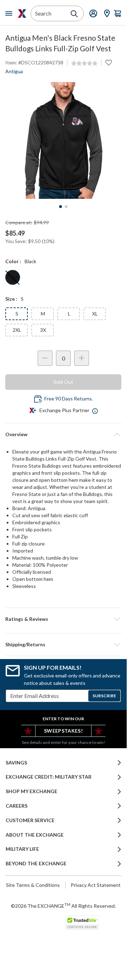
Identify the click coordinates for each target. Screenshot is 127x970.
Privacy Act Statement (96, 885)
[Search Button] (74, 13)
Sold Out (63, 382)
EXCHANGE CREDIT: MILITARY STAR (48, 777)
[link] (84, 63)
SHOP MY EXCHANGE (31, 791)
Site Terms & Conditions (33, 885)
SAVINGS (16, 763)
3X (43, 330)
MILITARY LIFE (22, 849)
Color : (13, 261)
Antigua (14, 71)
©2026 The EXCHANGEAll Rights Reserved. (63, 905)
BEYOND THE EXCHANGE (36, 863)
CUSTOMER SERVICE (30, 820)
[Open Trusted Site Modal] (82, 923)
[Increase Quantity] (81, 358)
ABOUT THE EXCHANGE (35, 835)
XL (95, 314)
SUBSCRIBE (104, 695)
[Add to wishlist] (108, 62)
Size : (11, 299)
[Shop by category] (10, 13)
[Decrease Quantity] (45, 358)
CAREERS (16, 806)
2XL (17, 330)
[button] (63, 619)
